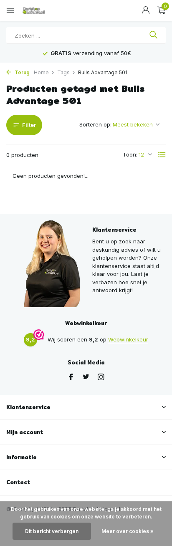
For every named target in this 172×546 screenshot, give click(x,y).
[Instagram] (101, 377)
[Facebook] (71, 377)
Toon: (130, 154)
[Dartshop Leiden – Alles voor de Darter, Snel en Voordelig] (44, 10)
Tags (63, 72)
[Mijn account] (145, 10)
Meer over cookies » (127, 531)
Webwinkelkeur (128, 339)
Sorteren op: (95, 124)
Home (41, 72)
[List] (162, 155)
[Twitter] (86, 377)
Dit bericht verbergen (51, 531)
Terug (21, 72)
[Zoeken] (153, 35)
